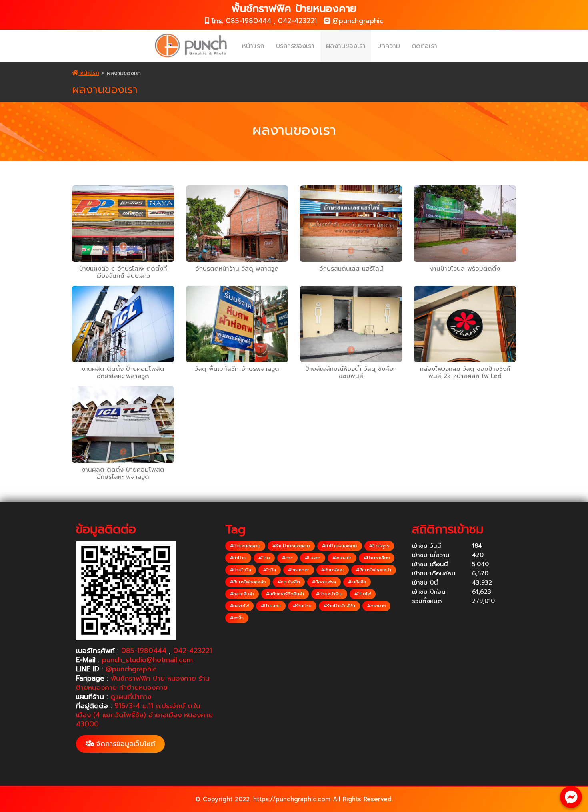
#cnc (287, 558)
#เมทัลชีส (357, 582)
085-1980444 (248, 21)
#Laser (312, 558)
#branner (298, 570)
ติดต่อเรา (424, 46)
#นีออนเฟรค (324, 582)
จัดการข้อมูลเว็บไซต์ (124, 743)
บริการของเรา (295, 46)
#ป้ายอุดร (379, 546)
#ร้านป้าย (302, 606)
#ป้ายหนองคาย (245, 546)
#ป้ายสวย (271, 606)
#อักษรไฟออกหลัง (248, 582)
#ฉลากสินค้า (242, 594)
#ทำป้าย (238, 558)
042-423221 (297, 21)
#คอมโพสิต (289, 582)
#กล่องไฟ (239, 606)
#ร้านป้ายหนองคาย (291, 546)
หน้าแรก (253, 46)
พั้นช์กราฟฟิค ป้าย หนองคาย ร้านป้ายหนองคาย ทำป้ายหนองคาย (143, 683)
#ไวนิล (269, 570)
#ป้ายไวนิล (240, 570)
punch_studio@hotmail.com (147, 660)
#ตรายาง (376, 606)
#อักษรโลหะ (332, 570)
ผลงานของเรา (346, 46)
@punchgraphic (357, 21)
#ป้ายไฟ (362, 594)
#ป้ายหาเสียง (377, 558)
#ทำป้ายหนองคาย (339, 546)
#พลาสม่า (342, 558)
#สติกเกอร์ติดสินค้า (285, 594)
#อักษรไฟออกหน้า (373, 570)
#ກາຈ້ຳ (237, 618)
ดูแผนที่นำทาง (130, 696)
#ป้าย (264, 558)
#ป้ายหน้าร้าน (329, 594)
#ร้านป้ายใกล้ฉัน (339, 606)
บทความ (388, 46)
